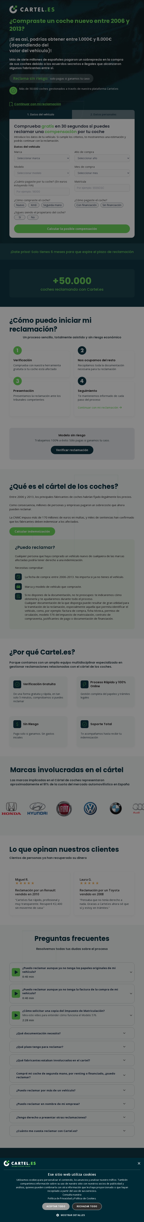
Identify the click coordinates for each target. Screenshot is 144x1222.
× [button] (138, 1163)
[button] (72, 1215)
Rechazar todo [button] (87, 1206)
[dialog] (72, 1190)
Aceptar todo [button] (55, 1206)
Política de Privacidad (60, 1198)
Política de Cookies (85, 1198)
